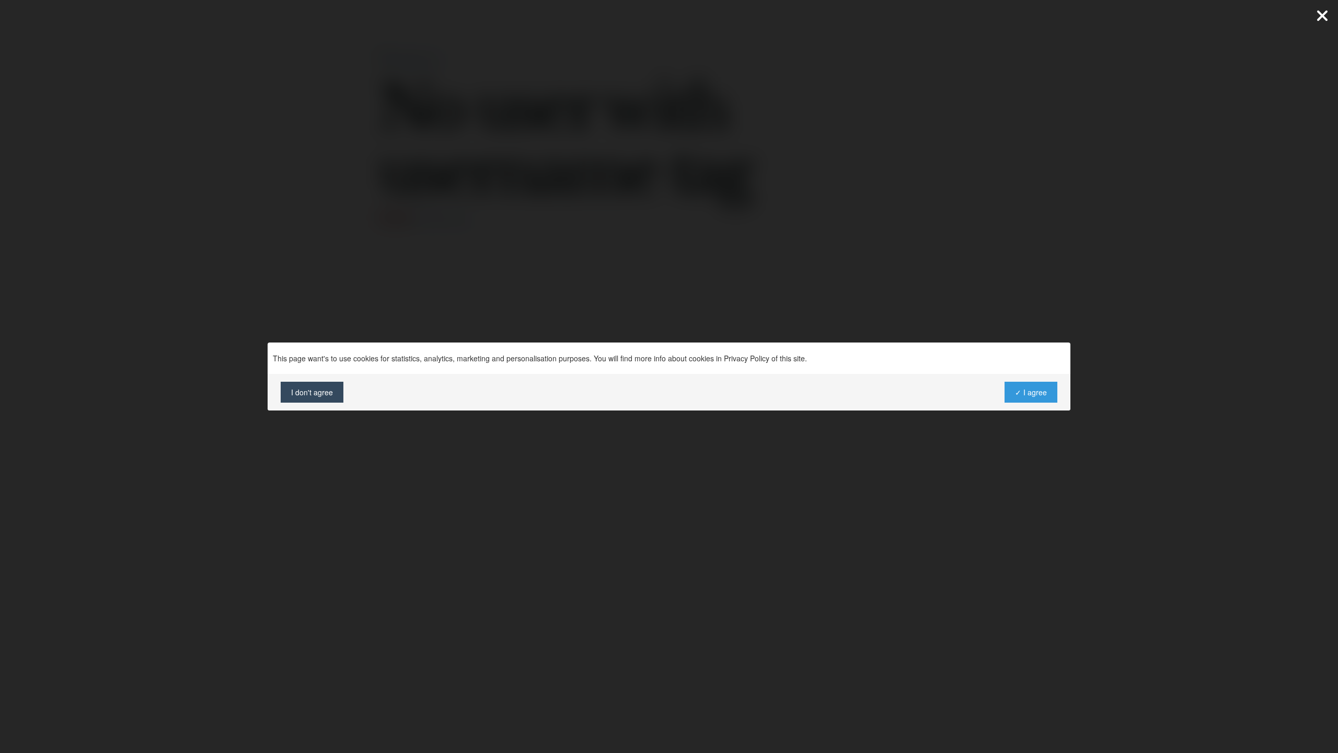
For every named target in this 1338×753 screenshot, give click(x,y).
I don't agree (312, 392)
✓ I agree (1031, 392)
